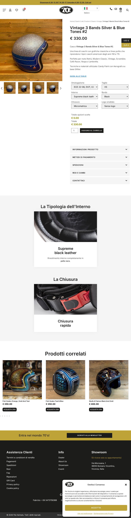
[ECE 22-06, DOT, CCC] (84, 86)
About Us (62, 461)
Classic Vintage (96, 21)
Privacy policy (13, 484)
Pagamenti (11, 461)
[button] (126, 484)
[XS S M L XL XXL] (115, 86)
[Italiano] (91, 8)
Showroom (63, 465)
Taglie (104, 83)
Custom (87, 21)
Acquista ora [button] (10, 409)
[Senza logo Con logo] (115, 106)
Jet (82, 21)
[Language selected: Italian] (91, 8)
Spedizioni (11, 465)
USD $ (125, 40)
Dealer (61, 457)
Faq (8, 473)
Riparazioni (12, 476)
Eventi (61, 469)
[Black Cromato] (115, 96)
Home (72, 21)
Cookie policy (13, 488)
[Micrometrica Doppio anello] (84, 106)
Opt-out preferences (85, 513)
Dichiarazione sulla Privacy (103, 513)
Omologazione (77, 83)
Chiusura (75, 102)
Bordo (104, 92)
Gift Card (11, 480)
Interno (74, 92)
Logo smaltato (108, 102)
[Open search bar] (127, 10)
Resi (8, 469)
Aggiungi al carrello (91, 130)
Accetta (96, 508)
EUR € (125, 45)
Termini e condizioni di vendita (20, 457)
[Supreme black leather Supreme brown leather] (84, 96)
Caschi (77, 21)
